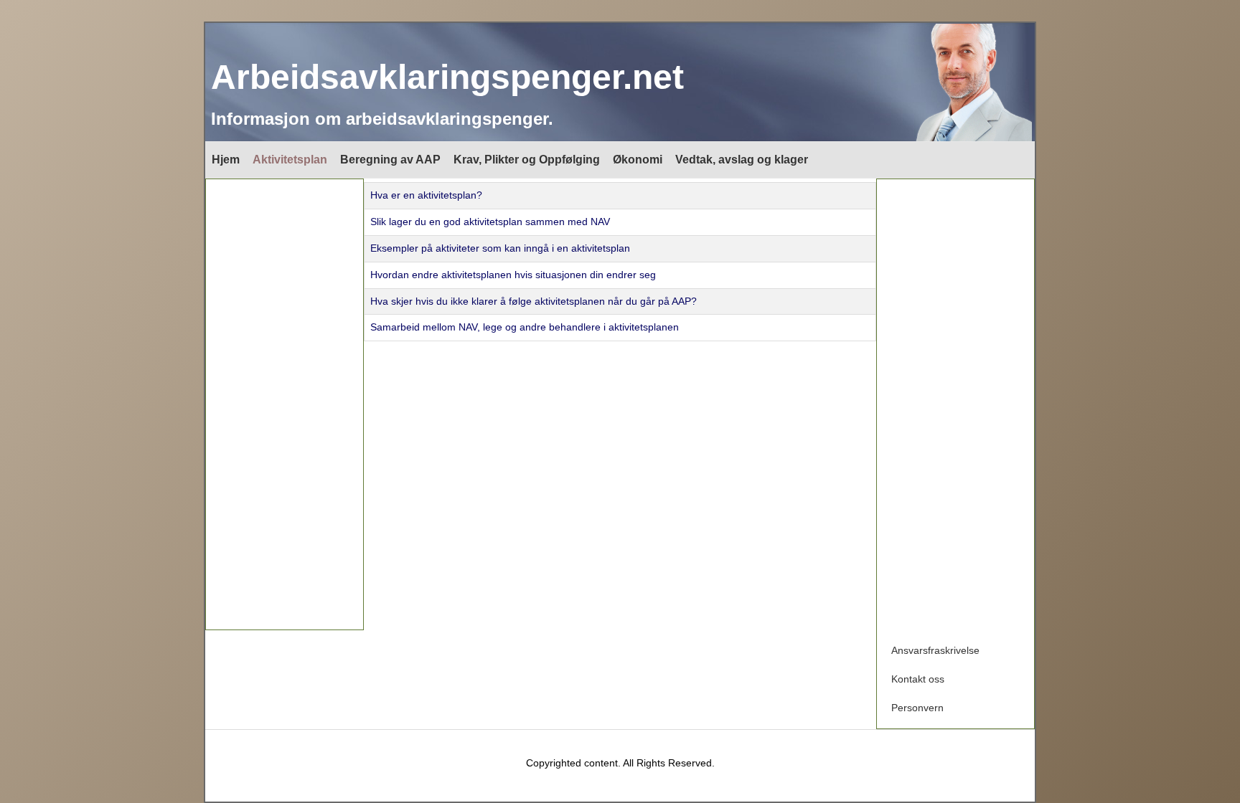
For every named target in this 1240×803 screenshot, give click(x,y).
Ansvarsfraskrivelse (935, 650)
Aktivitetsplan (290, 159)
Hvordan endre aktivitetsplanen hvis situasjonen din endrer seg (513, 274)
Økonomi (637, 159)
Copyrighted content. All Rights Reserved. (620, 763)
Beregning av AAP (390, 159)
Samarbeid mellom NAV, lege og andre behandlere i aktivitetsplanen (524, 327)
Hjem (226, 159)
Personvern (917, 707)
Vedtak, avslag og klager (741, 159)
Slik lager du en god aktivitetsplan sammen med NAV (490, 221)
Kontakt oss (917, 679)
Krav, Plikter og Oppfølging (527, 159)
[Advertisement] (284, 404)
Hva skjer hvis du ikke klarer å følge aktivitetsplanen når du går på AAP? (533, 301)
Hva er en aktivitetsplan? (426, 195)
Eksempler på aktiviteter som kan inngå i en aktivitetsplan (500, 248)
